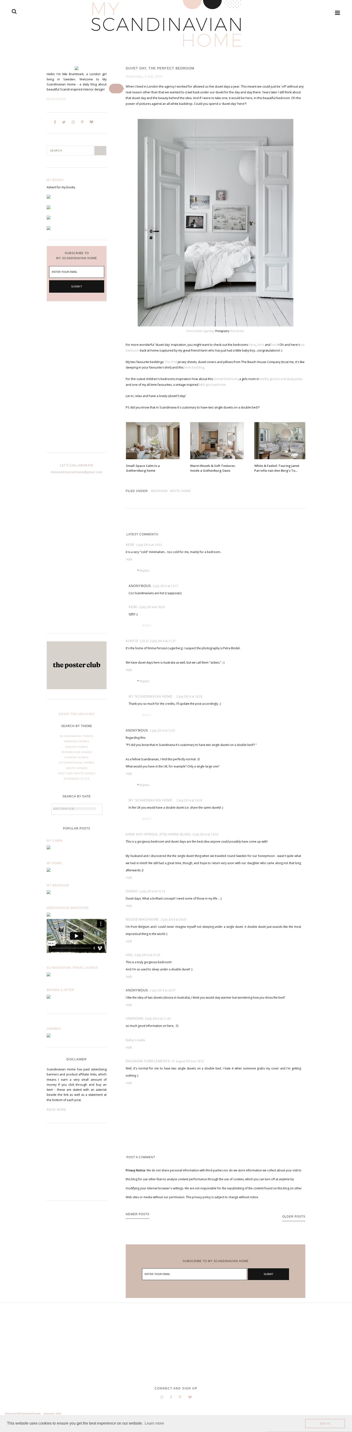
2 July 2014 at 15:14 (152, 891)
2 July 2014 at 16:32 (189, 800)
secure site (52, 1413)
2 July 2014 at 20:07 (174, 919)
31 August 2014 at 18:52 (188, 1061)
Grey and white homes (77, 773)
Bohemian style (77, 778)
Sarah (132, 891)
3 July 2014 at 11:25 (158, 1019)
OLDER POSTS (293, 1216)
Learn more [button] (154, 1423)
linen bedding (194, 367)
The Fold (170, 362)
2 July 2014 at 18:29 (152, 607)
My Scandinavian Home (151, 696)
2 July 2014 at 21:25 (147, 955)
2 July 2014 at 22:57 (163, 990)
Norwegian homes (77, 752)
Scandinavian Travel (77, 736)
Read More (56, 99)
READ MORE (56, 1109)
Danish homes (76, 746)
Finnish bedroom (226, 379)
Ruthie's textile (135, 1040)
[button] (116, 88)
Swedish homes (76, 741)
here (252, 345)
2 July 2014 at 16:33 (189, 696)
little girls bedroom (212, 385)
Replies (144, 571)
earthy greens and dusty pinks (281, 379)
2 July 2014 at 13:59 (205, 834)
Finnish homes (77, 757)
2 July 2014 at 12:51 (163, 730)
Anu (129, 955)
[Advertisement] (77, 381)
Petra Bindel (237, 331)
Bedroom (159, 491)
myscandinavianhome (23, 1413)
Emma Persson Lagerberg (200, 331)
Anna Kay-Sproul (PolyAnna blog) (158, 834)
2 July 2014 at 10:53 (149, 545)
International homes (77, 762)
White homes (76, 768)
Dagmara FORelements (148, 1061)
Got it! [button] (325, 1423)
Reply (129, 559)
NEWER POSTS (137, 1214)
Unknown (134, 1018)
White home (180, 491)
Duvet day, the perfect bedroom (160, 68)
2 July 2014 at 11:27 (163, 641)
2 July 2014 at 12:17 (165, 586)
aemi (130, 545)
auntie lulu (137, 641)
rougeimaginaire (142, 919)
